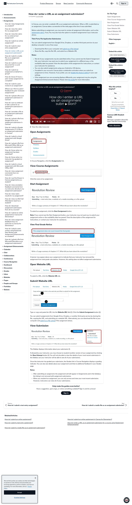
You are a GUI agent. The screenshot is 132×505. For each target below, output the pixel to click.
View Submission (113, 34)
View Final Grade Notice (115, 25)
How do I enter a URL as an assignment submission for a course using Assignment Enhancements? (95, 423)
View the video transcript (40, 127)
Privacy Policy (114, 108)
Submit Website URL (114, 31)
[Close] (35, 478)
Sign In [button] (66, 393)
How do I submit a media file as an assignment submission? (25, 428)
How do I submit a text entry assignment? (19, 423)
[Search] (117, 3)
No (115, 98)
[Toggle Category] (3, 15)
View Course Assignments (116, 19)
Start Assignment (113, 22)
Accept (19, 492)
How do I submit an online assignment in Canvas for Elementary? (90, 419)
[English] (13, 3)
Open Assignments (113, 17)
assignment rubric (38, 33)
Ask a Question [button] (114, 125)
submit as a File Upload (70, 49)
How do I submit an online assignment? (18, 419)
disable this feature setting (80, 73)
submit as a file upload (47, 321)
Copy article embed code (118, 60)
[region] (20, 489)
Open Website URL (113, 28)
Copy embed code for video (117, 72)
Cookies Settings (19, 497)
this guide (71, 80)
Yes (115, 93)
